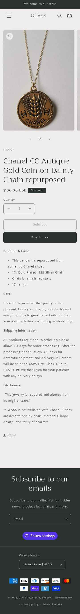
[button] (9, 16)
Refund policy (63, 597)
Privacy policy (29, 604)
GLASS (22, 597)
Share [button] (12, 435)
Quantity (9, 199)
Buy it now (40, 237)
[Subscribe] (66, 519)
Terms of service (53, 604)
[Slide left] (30, 139)
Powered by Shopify (39, 597)
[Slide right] (50, 139)
